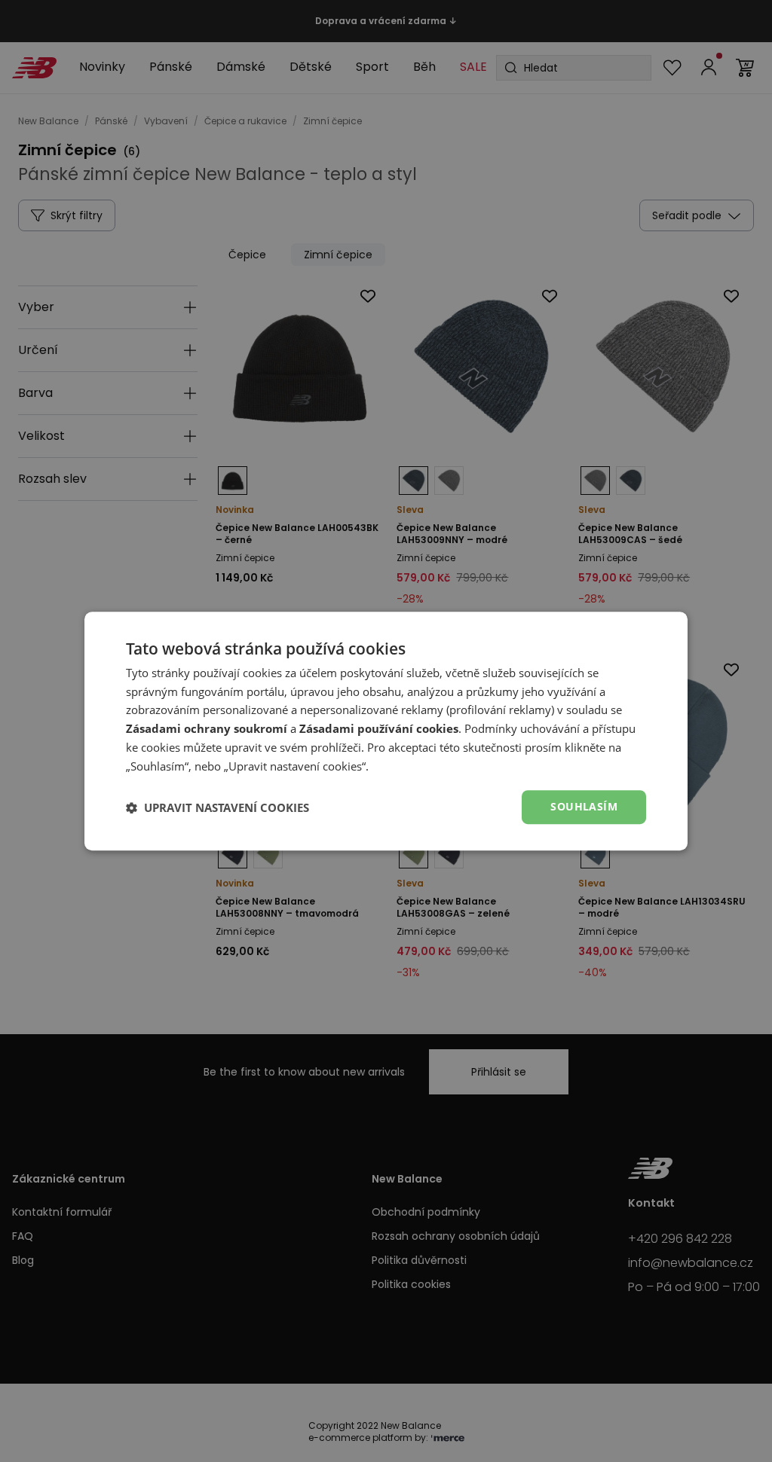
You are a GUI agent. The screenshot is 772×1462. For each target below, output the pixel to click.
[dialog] (386, 731)
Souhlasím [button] (583, 807)
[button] (217, 807)
